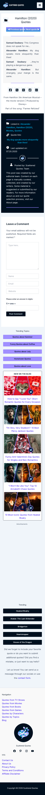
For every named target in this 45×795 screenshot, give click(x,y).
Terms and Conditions (13, 770)
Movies (9, 130)
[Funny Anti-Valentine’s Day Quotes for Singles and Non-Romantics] (22, 443)
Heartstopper (22, 634)
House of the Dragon (22, 642)
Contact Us (7, 760)
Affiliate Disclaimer (11, 773)
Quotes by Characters (13, 713)
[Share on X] (17, 90)
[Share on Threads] (23, 90)
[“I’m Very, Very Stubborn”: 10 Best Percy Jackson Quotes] (22, 414)
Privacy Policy (8, 767)
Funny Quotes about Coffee (22, 344)
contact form (24, 678)
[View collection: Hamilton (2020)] (6, 20)
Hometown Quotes (22, 359)
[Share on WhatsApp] (36, 90)
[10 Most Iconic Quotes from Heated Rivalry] (22, 501)
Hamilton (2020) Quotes (26, 20)
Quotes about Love (22, 366)
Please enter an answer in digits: (19, 299)
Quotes (18, 130)
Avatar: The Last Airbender (22, 619)
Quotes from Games (12, 710)
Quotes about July (22, 351)
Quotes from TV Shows (13, 700)
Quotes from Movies (12, 703)
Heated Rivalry (22, 611)
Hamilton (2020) (24, 127)
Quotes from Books (11, 706)
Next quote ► (32, 29)
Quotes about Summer (22, 337)
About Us (6, 763)
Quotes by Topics (10, 717)
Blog (4, 720)
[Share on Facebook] (10, 90)
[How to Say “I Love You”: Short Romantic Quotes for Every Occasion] (22, 385)
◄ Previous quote (15, 29)
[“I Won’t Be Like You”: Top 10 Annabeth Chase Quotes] (22, 472)
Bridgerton (22, 626)
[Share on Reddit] (30, 90)
